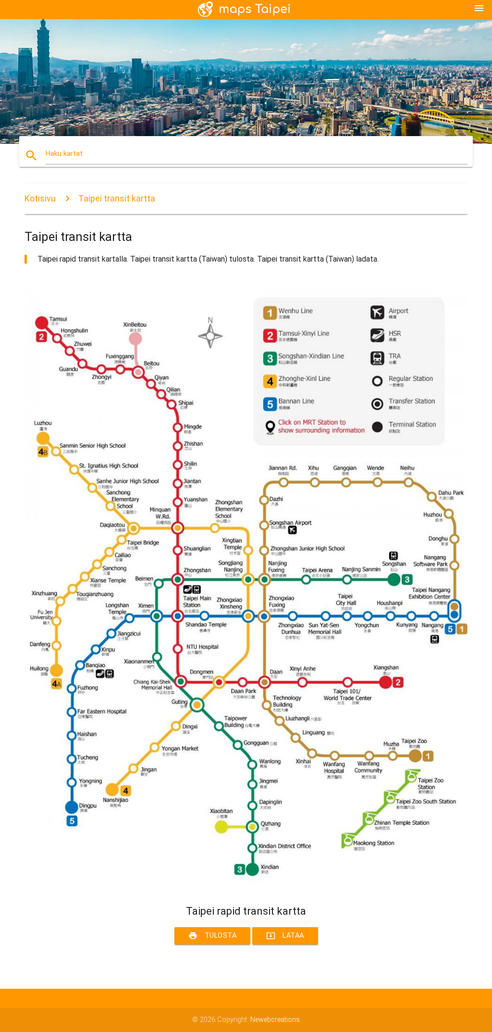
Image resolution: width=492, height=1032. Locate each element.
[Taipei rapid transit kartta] (246, 888)
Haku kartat (64, 154)
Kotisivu (40, 198)
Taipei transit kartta (116, 198)
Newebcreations (275, 1020)
